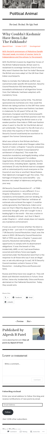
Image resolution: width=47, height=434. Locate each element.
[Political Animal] (23, 4)
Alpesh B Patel (7, 46)
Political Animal (23, 13)
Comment (37, 380)
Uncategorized (35, 46)
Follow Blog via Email (11, 391)
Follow (8, 412)
